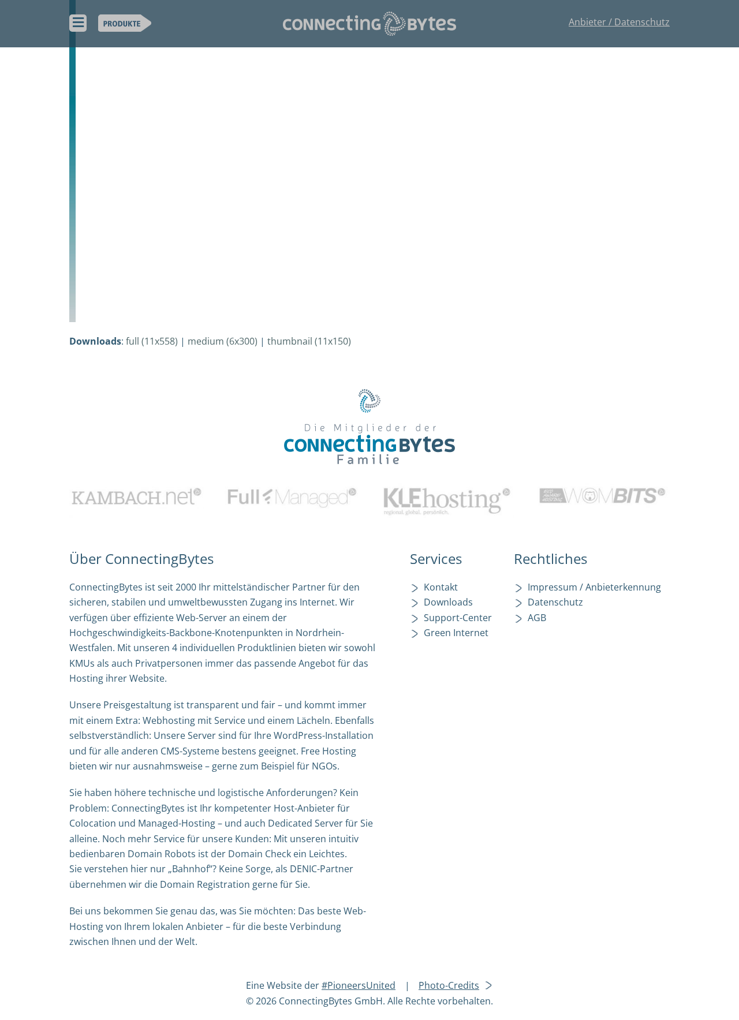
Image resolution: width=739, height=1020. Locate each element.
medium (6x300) (222, 341)
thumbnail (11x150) (309, 341)
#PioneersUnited (358, 985)
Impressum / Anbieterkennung (594, 587)
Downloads (448, 602)
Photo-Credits (449, 985)
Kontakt (441, 587)
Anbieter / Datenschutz (619, 22)
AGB (537, 617)
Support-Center (458, 617)
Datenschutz (555, 602)
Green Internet (456, 632)
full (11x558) (152, 341)
